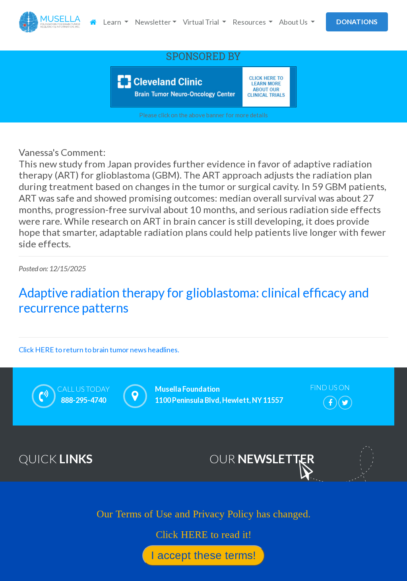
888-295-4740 (83, 394)
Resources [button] (250, 21)
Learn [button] (112, 21)
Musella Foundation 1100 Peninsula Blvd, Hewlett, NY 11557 (219, 394)
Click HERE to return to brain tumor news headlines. (99, 349)
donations (357, 21)
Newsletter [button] (153, 21)
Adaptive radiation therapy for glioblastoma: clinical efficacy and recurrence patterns (194, 300)
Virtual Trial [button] (201, 21)
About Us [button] (294, 21)
